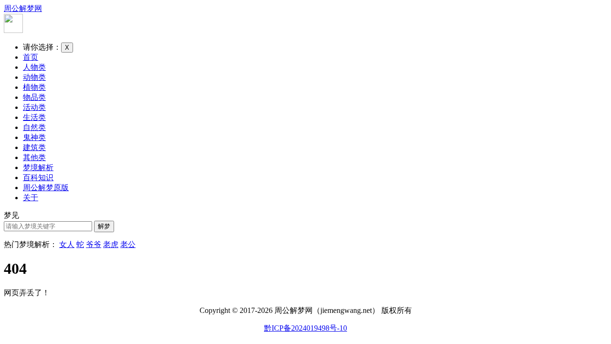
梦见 (11, 215)
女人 (66, 244)
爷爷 (93, 244)
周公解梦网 (23, 8)
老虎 (110, 244)
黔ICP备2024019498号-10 (305, 328)
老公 (128, 244)
